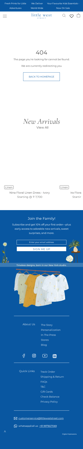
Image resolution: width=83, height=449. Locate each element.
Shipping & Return (52, 376)
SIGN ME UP (41, 249)
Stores (45, 339)
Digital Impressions (69, 434)
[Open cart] (78, 15)
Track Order (48, 371)
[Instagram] (35, 356)
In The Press (48, 334)
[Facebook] (25, 356)
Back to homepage (41, 76)
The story (47, 324)
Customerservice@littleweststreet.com (41, 418)
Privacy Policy (49, 401)
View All (42, 127)
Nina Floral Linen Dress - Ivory (29, 192)
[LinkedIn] (56, 355)
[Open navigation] (5, 16)
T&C (43, 386)
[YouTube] (46, 356)
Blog (44, 344)
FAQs (44, 381)
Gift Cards (47, 391)
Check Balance (50, 396)
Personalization (51, 329)
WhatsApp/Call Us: (38, 425)
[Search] (64, 15)
